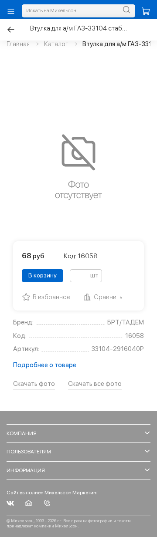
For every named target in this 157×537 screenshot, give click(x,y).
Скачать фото (34, 384)
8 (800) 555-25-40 (47, 503)
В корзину (42, 275)
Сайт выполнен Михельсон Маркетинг (53, 493)
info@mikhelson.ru (28, 503)
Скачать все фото (95, 384)
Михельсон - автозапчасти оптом (10, 503)
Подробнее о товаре (44, 365)
